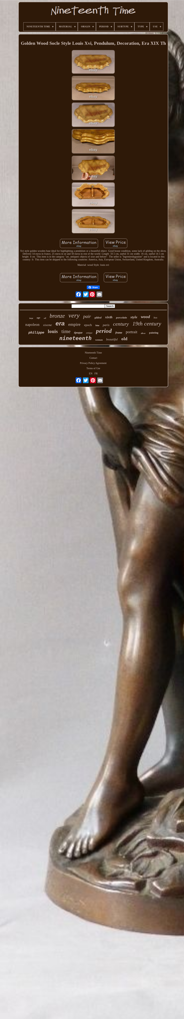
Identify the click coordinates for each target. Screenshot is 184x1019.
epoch (88, 325)
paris (106, 325)
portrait (131, 332)
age (38, 317)
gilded (98, 317)
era (60, 323)
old (124, 338)
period (104, 331)
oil (45, 318)
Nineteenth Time (93, 352)
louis (53, 331)
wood (145, 316)
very (74, 315)
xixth (108, 317)
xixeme (47, 325)
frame (118, 332)
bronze (57, 316)
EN (90, 373)
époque (78, 332)
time (65, 331)
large (31, 318)
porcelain (121, 317)
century (121, 324)
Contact (93, 358)
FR (96, 373)
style (133, 317)
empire (74, 324)
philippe (36, 332)
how (97, 325)
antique (89, 333)
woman (99, 339)
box (155, 317)
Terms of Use (93, 368)
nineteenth (75, 338)
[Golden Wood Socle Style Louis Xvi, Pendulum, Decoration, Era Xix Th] (93, 62)
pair (87, 316)
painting (153, 332)
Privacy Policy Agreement (93, 363)
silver (143, 333)
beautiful (112, 339)
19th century (146, 323)
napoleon (32, 324)
